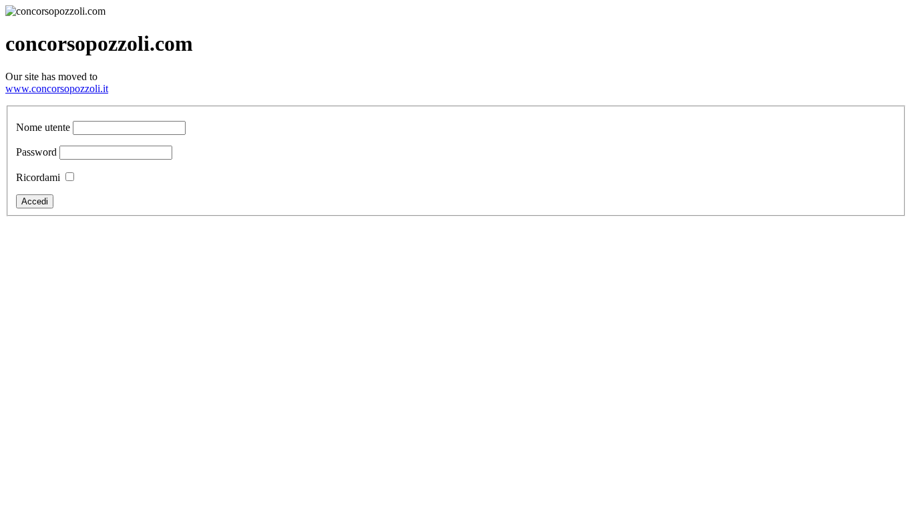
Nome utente (43, 127)
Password (36, 152)
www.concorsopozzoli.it (56, 88)
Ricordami (38, 177)
